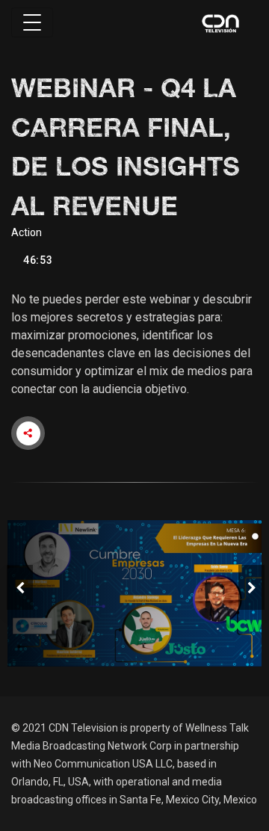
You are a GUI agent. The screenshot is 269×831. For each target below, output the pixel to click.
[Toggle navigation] (32, 22)
